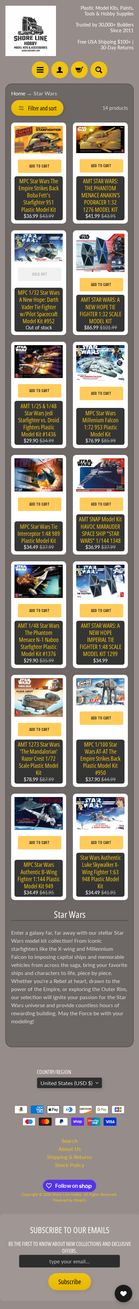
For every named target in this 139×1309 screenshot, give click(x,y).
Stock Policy (69, 1165)
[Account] (59, 69)
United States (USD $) (66, 1083)
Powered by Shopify (69, 1200)
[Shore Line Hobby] (30, 31)
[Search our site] (98, 69)
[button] (37, 108)
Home (18, 93)
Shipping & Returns (69, 1157)
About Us (69, 1149)
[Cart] (79, 69)
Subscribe (69, 1281)
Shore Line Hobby (67, 1194)
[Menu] (40, 69)
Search (69, 1140)
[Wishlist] (123, 1293)
